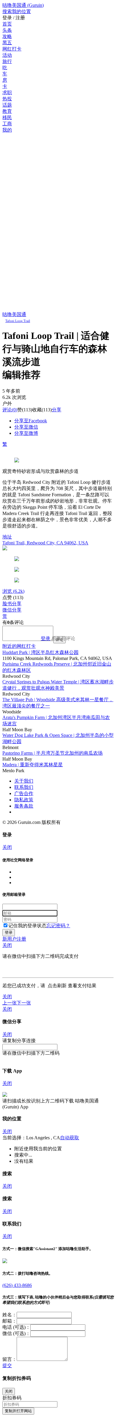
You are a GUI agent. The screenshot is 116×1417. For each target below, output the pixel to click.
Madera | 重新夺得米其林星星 (32, 764)
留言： (9, 1359)
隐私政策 (23, 799)
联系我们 (23, 787)
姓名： (9, 1314)
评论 (7, 409)
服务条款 (23, 805)
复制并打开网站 (18, 1411)
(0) (9, 409)
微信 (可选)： (16, 1333)
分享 (56, 409)
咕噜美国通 (14, 314)
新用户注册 (14, 938)
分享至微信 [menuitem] (26, 426)
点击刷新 (57, 985)
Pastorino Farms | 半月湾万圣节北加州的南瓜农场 (52, 753)
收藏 (37, 409)
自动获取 (69, 1137)
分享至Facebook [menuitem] (30, 420)
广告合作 (23, 793)
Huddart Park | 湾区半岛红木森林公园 (40, 652)
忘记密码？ (58, 925)
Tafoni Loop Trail (17, 321)
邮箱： (9, 1320)
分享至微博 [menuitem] (26, 433)
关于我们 (23, 780)
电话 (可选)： (16, 1327)
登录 (45, 638)
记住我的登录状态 (27, 925)
